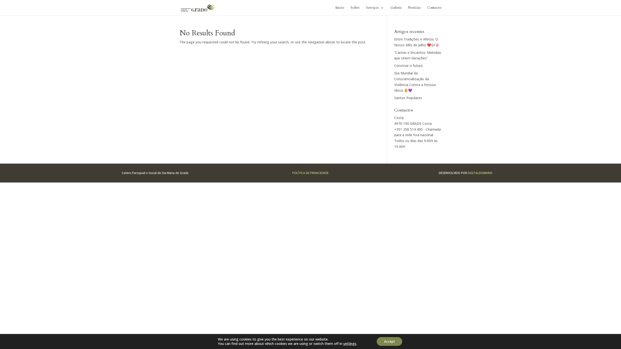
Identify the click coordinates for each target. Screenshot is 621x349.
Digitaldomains (480, 173)
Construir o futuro (408, 65)
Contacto (434, 8)
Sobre (355, 8)
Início (339, 8)
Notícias (414, 8)
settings (349, 343)
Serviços (372, 8)
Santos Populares (408, 97)
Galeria (395, 8)
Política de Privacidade (310, 173)
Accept (389, 341)
